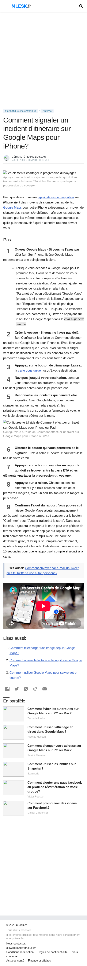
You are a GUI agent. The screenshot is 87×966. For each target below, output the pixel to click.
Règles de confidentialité (53, 952)
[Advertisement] (43, 60)
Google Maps (12, 207)
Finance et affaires (39, 960)
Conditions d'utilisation (20, 952)
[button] (7, 689)
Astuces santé (15, 960)
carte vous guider (30, 370)
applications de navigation (56, 197)
